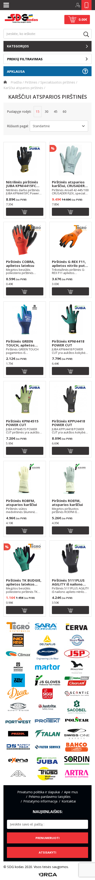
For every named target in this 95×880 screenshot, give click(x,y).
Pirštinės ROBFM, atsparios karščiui (21, 503)
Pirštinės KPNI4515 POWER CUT (22, 423)
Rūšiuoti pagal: (18, 126)
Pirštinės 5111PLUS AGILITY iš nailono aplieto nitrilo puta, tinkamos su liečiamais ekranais (69, 582)
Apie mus (71, 792)
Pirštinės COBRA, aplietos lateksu (20, 264)
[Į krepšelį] (24, 212)
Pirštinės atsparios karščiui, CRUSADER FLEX (68, 184)
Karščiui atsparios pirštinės (23, 88)
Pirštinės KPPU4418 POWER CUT (68, 423)
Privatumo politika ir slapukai (38, 792)
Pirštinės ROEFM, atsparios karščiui (67, 503)
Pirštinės (31, 82)
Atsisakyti (47, 852)
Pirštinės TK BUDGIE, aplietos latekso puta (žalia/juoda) (23, 582)
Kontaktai (69, 801)
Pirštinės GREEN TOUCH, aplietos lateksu (20, 343)
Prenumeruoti (47, 838)
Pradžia (16, 82)
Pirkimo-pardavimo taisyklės (50, 796)
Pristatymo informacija (40, 801)
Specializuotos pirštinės (57, 82)
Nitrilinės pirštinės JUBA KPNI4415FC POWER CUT (22, 184)
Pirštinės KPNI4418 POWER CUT (68, 343)
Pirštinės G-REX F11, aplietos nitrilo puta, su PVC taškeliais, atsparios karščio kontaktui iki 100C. (70, 264)
